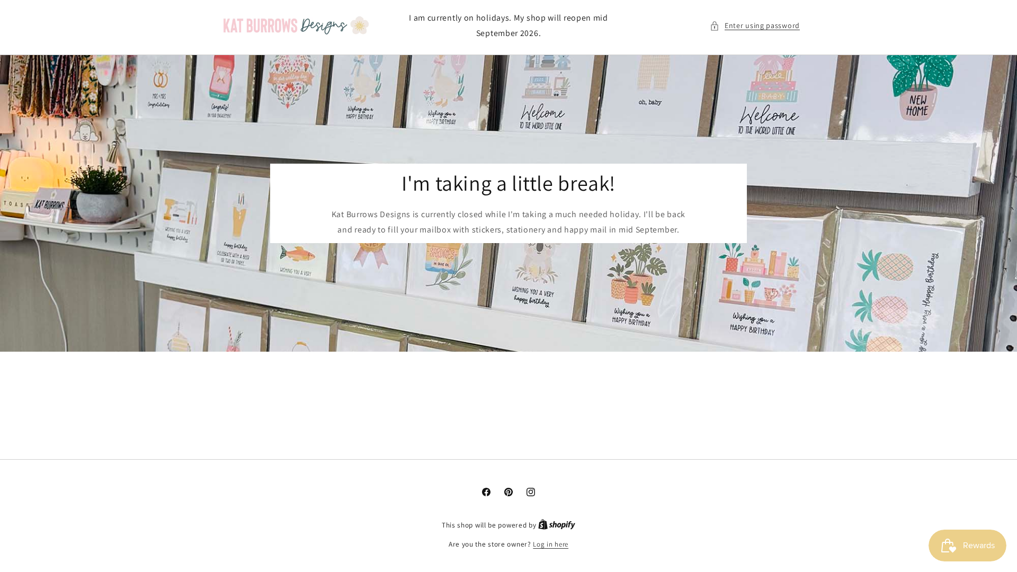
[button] (755, 25)
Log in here (550, 544)
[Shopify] (556, 525)
